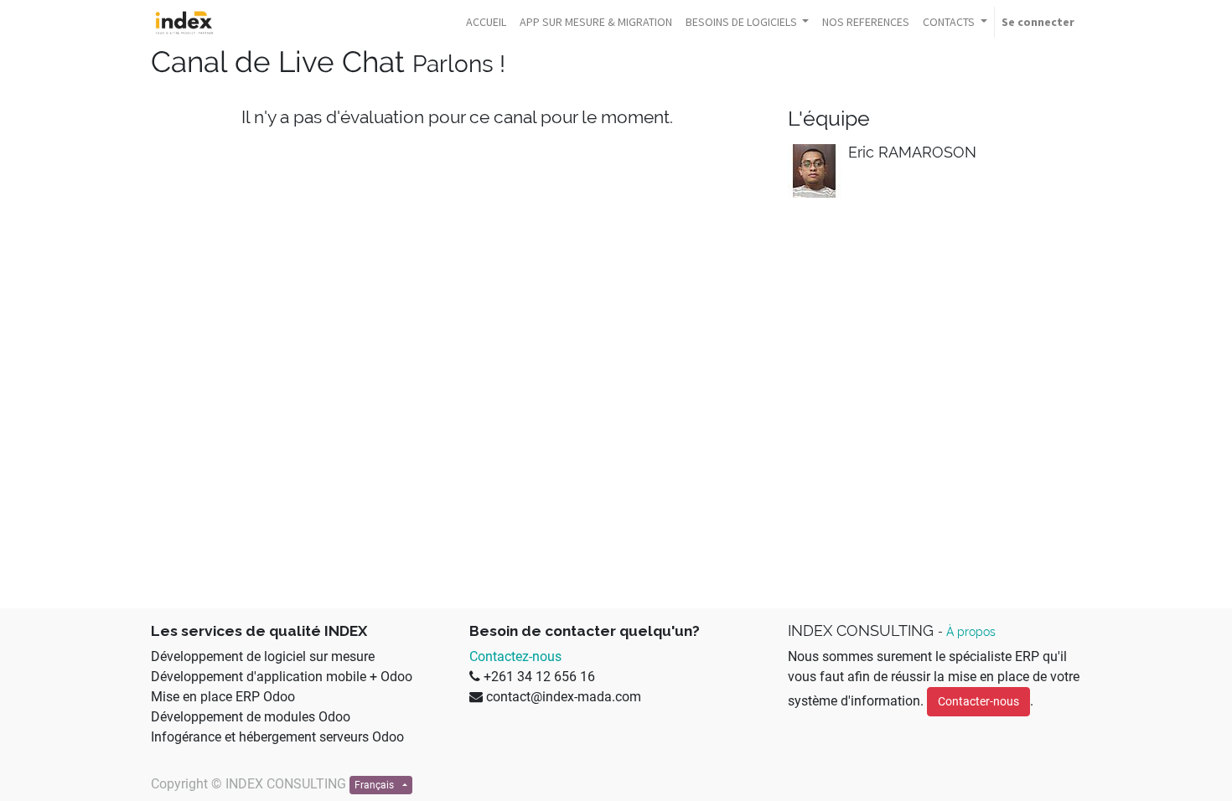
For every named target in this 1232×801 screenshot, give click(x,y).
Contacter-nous (978, 701)
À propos (971, 631)
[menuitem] (486, 22)
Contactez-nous (515, 656)
